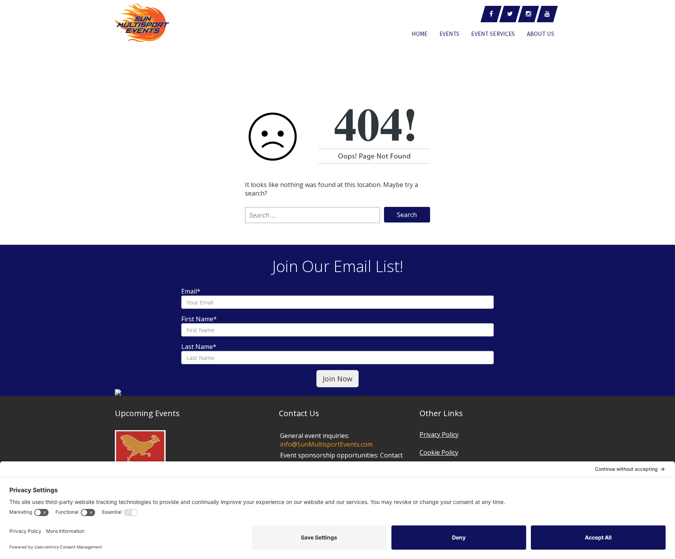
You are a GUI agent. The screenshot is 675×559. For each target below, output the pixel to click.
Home (419, 33)
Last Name (198, 346)
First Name (199, 319)
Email (190, 291)
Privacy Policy (439, 434)
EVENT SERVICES (493, 33)
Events (449, 33)
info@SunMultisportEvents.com (326, 444)
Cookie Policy (439, 452)
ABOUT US (540, 33)
